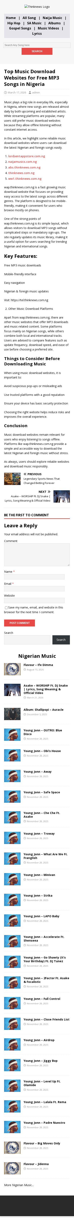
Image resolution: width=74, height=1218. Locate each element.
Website (9, 595)
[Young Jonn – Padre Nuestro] (12, 1131)
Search (8, 633)
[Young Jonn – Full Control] (12, 1007)
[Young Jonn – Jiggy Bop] (12, 1069)
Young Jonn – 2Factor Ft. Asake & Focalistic (46, 980)
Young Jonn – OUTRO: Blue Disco (43, 732)
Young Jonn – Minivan (39, 875)
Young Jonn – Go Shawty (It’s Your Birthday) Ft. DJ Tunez (45, 959)
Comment (10, 541)
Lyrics (37, 33)
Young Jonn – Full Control (42, 999)
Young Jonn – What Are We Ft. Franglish (46, 856)
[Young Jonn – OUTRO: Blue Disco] (12, 738)
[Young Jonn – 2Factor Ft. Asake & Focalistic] (12, 986)
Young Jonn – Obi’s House (42, 751)
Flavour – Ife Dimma (38, 665)
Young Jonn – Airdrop (39, 1040)
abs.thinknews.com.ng (24, 167)
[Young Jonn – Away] (12, 780)
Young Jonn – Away (38, 771)
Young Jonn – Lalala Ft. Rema (45, 1102)
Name (8, 572)
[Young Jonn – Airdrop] (12, 1048)
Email (8, 584)
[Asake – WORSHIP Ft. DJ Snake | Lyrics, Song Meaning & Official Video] (12, 693)
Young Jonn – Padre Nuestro (44, 1123)
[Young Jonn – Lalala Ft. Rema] (12, 1110)
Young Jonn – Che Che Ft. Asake (42, 814)
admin (36, 92)
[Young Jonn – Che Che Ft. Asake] (12, 821)
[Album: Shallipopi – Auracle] (12, 718)
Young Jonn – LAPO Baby (41, 916)
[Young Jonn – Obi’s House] (12, 759)
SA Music (34, 23)
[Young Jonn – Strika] (12, 904)
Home (11, 18)
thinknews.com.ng (21, 173)
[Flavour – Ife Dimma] (12, 673)
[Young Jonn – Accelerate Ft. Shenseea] (12, 945)
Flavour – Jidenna (36, 1164)
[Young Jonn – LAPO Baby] (12, 924)
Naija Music (52, 18)
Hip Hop (13, 23)
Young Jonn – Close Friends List (46, 1019)
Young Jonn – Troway (39, 833)
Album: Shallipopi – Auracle (44, 710)
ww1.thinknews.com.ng (25, 179)
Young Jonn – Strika (38, 895)
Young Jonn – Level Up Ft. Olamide (42, 1083)
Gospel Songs (20, 28)
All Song (29, 18)
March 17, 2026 (17, 92)
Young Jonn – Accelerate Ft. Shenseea (44, 938)
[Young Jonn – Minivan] (12, 883)
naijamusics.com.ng (22, 162)
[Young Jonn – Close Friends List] (12, 1027)
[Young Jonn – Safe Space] (12, 800)
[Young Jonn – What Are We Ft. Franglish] (12, 862)
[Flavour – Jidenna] (12, 1172)
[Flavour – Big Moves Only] (12, 1151)
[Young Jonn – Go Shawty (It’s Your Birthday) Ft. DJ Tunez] (12, 966)
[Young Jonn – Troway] (12, 842)
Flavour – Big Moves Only (42, 1143)
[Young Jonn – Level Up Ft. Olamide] (12, 1089)
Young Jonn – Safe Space (42, 792)
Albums (54, 23)
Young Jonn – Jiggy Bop (41, 1061)
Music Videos (48, 28)
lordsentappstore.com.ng (26, 156)
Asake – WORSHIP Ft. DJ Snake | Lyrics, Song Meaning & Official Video (46, 689)
